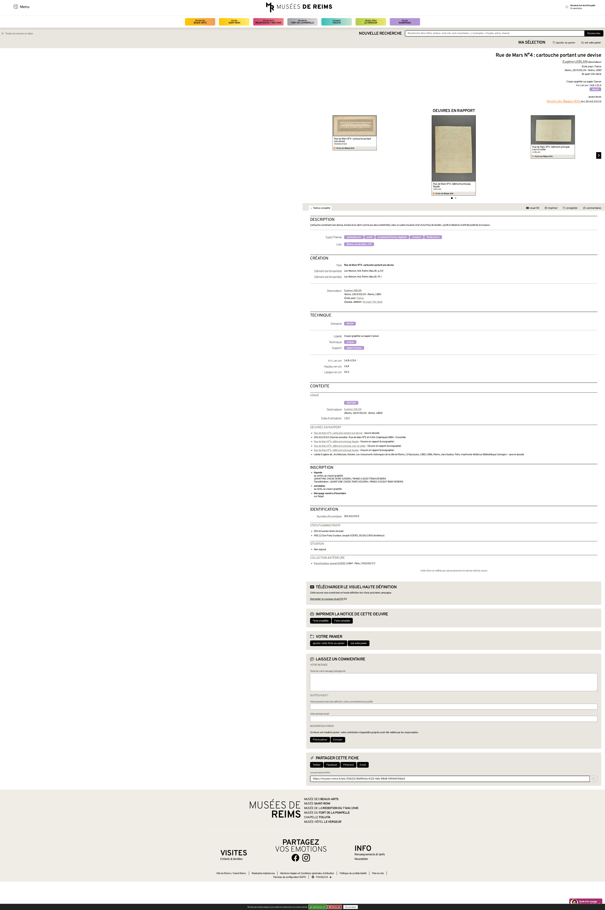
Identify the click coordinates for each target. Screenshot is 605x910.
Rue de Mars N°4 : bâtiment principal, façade (452, 185)
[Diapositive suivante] (598, 155)
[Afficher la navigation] (16, 7)
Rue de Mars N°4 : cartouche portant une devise (352, 140)
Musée (234, 21)
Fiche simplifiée (320, 620)
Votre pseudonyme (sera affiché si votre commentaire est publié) (341, 701)
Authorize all (318, 907)
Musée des (200, 21)
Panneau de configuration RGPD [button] (289, 877)
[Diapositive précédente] (308, 155)
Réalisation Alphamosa (263, 873)
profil (369, 237)
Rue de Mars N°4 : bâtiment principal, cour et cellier (551, 148)
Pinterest (348, 765)
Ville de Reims (223, 873)
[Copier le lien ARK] (593, 779)
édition (351, 403)
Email (363, 765)
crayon (350, 342)
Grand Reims (239, 873)
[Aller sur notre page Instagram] (306, 858)
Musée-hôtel (370, 21)
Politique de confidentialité (353, 873)
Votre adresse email (319, 714)
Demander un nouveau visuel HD (326, 599)
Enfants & (231, 859)
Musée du (302, 21)
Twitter (317, 765)
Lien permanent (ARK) (320, 772)
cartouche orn (354, 237)
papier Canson (354, 348)
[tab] (452, 198)
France (360, 298)
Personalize (350, 907)
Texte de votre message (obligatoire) (327, 671)
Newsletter (361, 859)
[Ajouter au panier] (375, 117)
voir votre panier (593, 42)
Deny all (335, 907)
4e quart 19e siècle (373, 302)
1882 (347, 418)
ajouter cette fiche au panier (329, 643)
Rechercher (594, 33)
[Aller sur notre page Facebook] (295, 858)
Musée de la (268, 21)
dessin (595, 89)
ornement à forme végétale (392, 237)
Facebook (331, 765)
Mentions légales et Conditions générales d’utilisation (307, 873)
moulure (416, 237)
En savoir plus (576, 8)
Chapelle (337, 21)
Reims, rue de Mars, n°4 (359, 244)
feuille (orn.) (433, 237)
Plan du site (378, 873)
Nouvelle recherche (380, 33)
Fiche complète (342, 620)
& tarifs (369, 854)
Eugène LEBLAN (352, 409)
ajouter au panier (565, 42)
